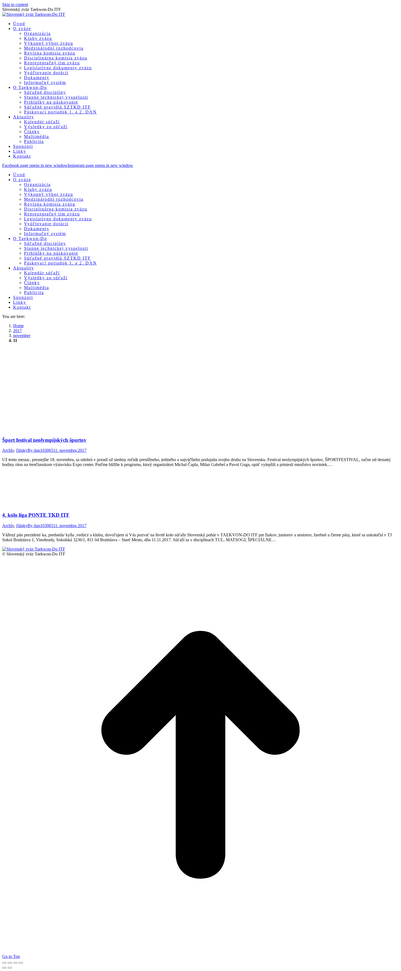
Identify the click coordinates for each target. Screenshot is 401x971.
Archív (8, 450)
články (22, 450)
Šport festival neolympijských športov (44, 440)
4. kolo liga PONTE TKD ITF (36, 515)
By (40, 450)
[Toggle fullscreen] (15, 963)
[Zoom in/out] (21, 963)
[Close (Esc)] (4, 963)
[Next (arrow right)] (10, 968)
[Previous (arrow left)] (4, 968)
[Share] (10, 963)
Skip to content (15, 4)
